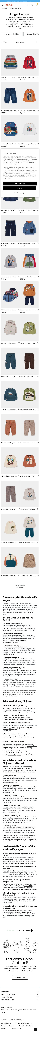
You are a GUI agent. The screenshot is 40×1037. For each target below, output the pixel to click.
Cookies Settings (19, 193)
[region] (20, 173)
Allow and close (20, 183)
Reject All (19, 188)
